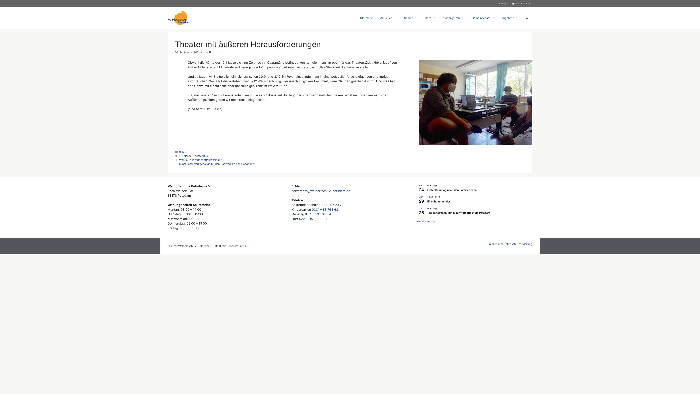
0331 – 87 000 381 (313, 219)
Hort (428, 18)
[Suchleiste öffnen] (527, 18)
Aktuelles (386, 18)
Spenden (517, 3)
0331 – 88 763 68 (325, 209)
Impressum (496, 244)
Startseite (366, 18)
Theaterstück (201, 155)
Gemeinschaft (481, 18)
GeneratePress (236, 246)
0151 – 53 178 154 (318, 214)
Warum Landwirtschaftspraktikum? (200, 159)
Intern (529, 3)
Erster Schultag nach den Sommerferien (452, 190)
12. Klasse (185, 155)
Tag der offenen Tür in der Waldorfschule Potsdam (458, 213)
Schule (183, 152)
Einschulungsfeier (438, 201)
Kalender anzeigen (426, 221)
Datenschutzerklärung (518, 244)
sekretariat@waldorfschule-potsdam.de (321, 191)
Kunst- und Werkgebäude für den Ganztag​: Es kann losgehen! (217, 163)
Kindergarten (451, 18)
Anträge (503, 3)
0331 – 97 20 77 (331, 205)
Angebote (507, 18)
